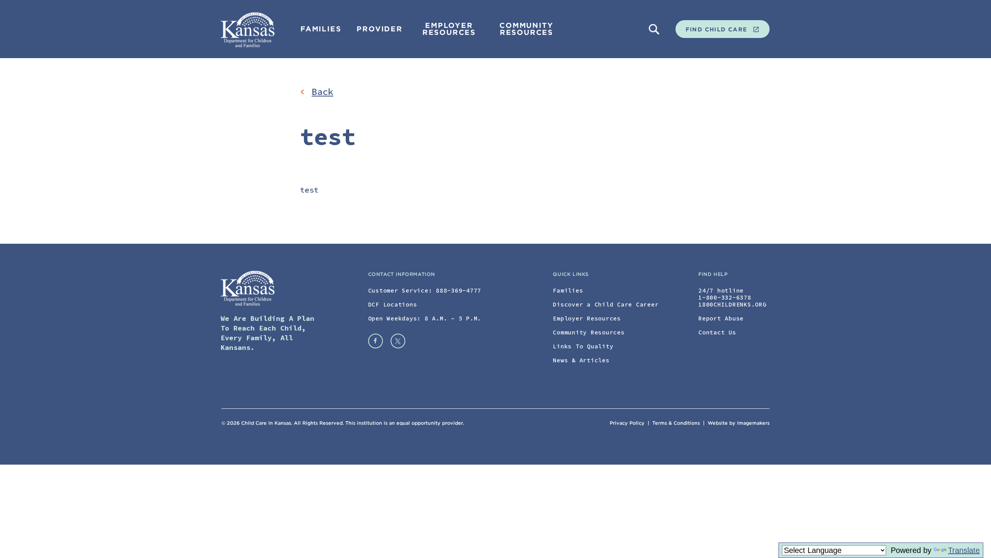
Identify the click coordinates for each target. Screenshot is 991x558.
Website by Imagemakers (739, 423)
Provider (379, 29)
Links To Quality (583, 346)
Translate (964, 550)
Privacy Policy (627, 423)
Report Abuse (721, 318)
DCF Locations (392, 304)
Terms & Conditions (676, 423)
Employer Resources (449, 28)
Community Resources (526, 28)
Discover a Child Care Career (605, 304)
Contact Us (717, 332)
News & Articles (581, 360)
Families (320, 29)
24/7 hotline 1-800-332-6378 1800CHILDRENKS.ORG (732, 297)
